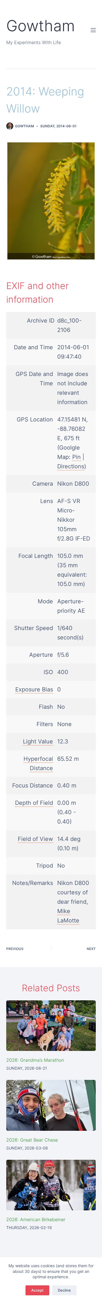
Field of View (35, 839)
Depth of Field (34, 802)
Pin (76, 457)
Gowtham (40, 25)
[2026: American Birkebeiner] (51, 1185)
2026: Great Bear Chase (32, 1140)
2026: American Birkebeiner (35, 1219)
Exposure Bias (34, 689)
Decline (64, 1290)
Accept (37, 1290)
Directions (70, 466)
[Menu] (93, 30)
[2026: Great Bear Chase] (51, 1105)
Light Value (38, 741)
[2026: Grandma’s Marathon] (51, 1025)
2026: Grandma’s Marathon (35, 1060)
